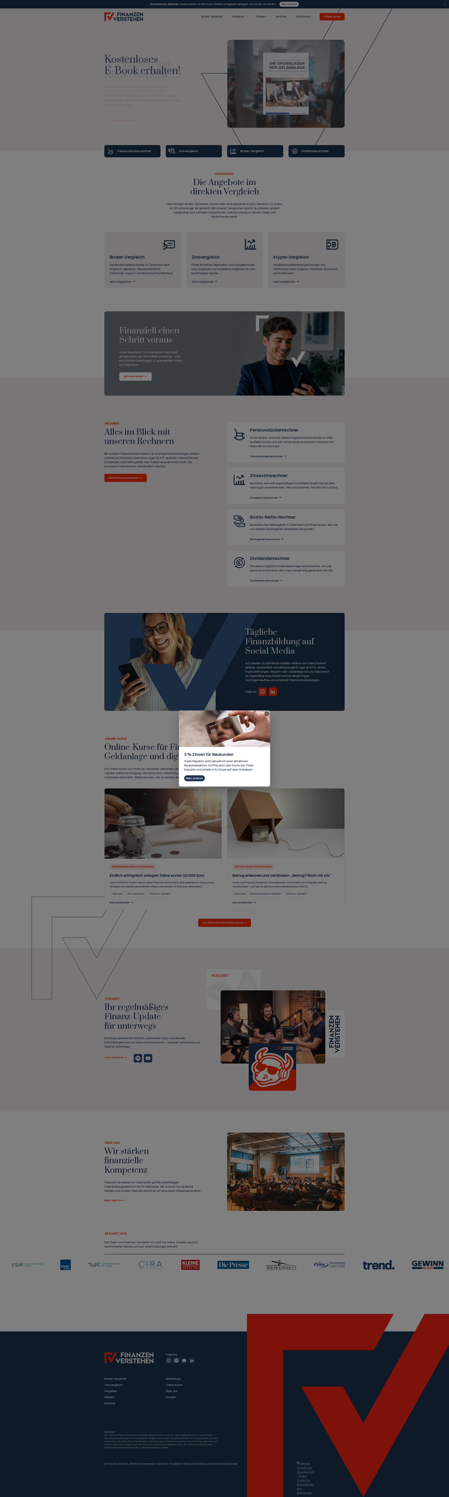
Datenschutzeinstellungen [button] (223, 1464)
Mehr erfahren (289, 4)
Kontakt (171, 1397)
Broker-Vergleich (212, 16)
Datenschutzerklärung (195, 1464)
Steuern (261, 16)
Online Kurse (332, 16)
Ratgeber (238, 16)
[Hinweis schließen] (444, 4)
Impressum (162, 1464)
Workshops (303, 16)
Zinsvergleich (113, 1385)
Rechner (281, 16)
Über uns (171, 1391)
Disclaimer (175, 1464)
